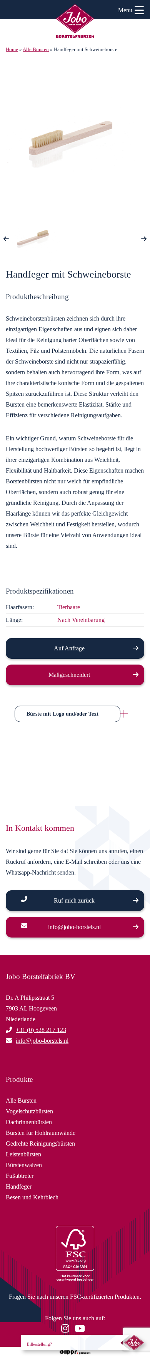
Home (12, 49)
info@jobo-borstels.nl (74, 927)
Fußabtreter (19, 1175)
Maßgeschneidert (69, 674)
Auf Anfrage (69, 648)
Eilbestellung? (39, 1344)
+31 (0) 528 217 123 (41, 1030)
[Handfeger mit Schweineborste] (75, 137)
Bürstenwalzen (24, 1165)
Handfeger (19, 1186)
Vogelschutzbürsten (29, 1111)
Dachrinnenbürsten (29, 1122)
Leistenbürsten (23, 1154)
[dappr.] (75, 1351)
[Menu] (139, 11)
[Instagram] (67, 1329)
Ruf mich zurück (74, 900)
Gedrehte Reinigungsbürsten (40, 1143)
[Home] (75, 22)
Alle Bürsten (36, 49)
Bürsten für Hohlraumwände (40, 1132)
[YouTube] (82, 1329)
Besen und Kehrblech (32, 1197)
